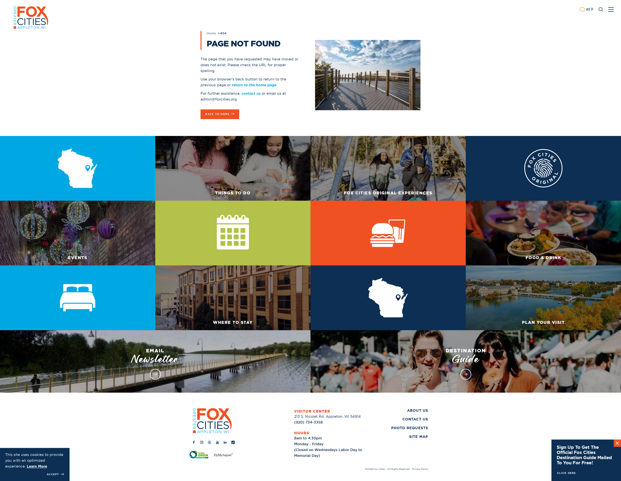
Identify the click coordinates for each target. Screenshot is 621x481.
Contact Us (415, 419)
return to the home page (254, 85)
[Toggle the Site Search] (601, 9)
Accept (53, 474)
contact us (251, 93)
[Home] (212, 420)
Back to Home (217, 114)
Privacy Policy (420, 469)
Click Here (566, 473)
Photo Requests (409, 428)
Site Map (418, 436)
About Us (417, 410)
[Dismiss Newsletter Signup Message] (617, 443)
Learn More (37, 466)
